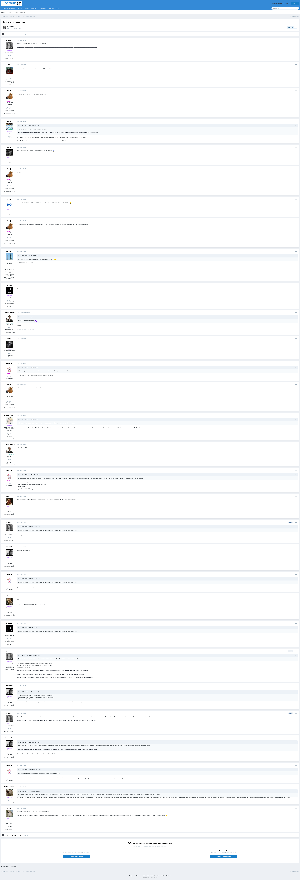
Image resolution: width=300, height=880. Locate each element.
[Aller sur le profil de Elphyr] (9, 601)
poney (9, 90)
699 (10, 510)
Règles (9, 12)
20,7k (9, 300)
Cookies (168, 875)
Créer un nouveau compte (76, 856)
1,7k (10, 822)
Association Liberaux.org (9, 8)
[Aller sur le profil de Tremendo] (9, 552)
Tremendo (9, 547)
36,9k (9, 107)
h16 (9, 64)
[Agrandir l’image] (53, 150)
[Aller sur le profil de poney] (9, 96)
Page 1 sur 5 (27, 34)
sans (9, 199)
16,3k (9, 376)
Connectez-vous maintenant (224, 856)
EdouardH (9, 496)
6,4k (10, 611)
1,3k (10, 55)
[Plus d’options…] (296, 40)
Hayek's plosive (9, 312)
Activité (27, 8)
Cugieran (9, 363)
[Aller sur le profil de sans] (9, 204)
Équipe (16, 12)
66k (10, 268)
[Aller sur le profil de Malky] (9, 126)
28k (10, 327)
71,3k (9, 78)
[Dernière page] (21, 34)
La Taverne (19, 28)
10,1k (10, 136)
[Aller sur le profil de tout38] (9, 813)
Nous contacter (161, 875)
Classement (23, 12)
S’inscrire (295, 3)
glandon (11, 26)
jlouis (9, 338)
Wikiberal (51, 8)
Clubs (57, 8)
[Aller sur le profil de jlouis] (9, 344)
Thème (138, 875)
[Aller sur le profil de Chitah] (9, 152)
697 (10, 353)
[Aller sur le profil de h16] (9, 70)
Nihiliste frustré (9, 787)
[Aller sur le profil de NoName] (9, 290)
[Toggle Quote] (19, 125)
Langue (131, 875)
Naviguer (20, 8)
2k (10, 800)
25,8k (9, 562)
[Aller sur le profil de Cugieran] (9, 368)
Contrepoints (43, 8)
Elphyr (9, 596)
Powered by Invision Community (150, 877)
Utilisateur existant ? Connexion (280, 3)
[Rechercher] (297, 8)
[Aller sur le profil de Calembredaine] (9, 420)
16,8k (9, 433)
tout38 (9, 808)
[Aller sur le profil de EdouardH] (9, 501)
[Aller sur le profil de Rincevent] (9, 256)
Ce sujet (291, 8)
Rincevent (8, 251)
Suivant (16, 34)
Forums (3, 12)
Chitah (9, 147)
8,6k (10, 213)
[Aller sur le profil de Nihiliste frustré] (9, 792)
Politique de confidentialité (148, 875)
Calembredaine (9, 415)
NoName (9, 285)
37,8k (9, 161)
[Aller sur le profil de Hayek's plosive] (9, 318)
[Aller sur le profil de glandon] (4, 27)
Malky (9, 121)
